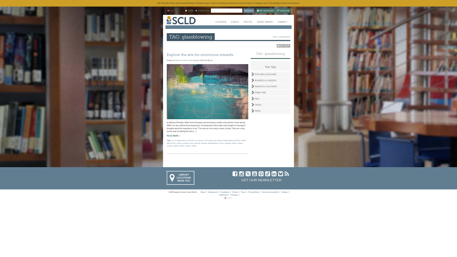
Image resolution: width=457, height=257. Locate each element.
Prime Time (260, 93)
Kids (257, 99)
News (258, 111)
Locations (221, 22)
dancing (197, 143)
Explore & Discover (265, 74)
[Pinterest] (262, 175)
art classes (199, 140)
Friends (235, 192)
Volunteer (234, 195)
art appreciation (180, 140)
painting (228, 143)
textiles (181, 146)
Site (191, 10)
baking (219, 140)
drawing (204, 143)
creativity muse (187, 143)
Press (243, 192)
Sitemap (284, 192)
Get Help (284, 46)
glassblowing (213, 143)
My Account (266, 11)
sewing (169, 146)
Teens (258, 105)
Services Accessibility (270, 192)
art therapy (208, 140)
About (203, 192)
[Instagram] (242, 175)
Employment (213, 192)
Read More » (173, 136)
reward (240, 143)
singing (175, 146)
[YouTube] (255, 175)
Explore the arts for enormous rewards (200, 54)
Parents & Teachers (266, 87)
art (172, 140)
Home (275, 37)
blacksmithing (228, 140)
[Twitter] (249, 175)
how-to (221, 143)
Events (235, 22)
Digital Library (265, 22)
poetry (234, 143)
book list (237, 140)
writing (193, 146)
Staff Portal (223, 195)
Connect (282, 22)
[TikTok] (268, 175)
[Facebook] (236, 175)
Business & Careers (265, 80)
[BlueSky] (281, 175)
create (178, 143)
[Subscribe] (287, 175)
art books (190, 140)
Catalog (284, 11)
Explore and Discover (182, 60)
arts (214, 140)
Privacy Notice (253, 192)
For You (248, 22)
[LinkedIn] (275, 175)
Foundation (225, 192)
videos (187, 146)
